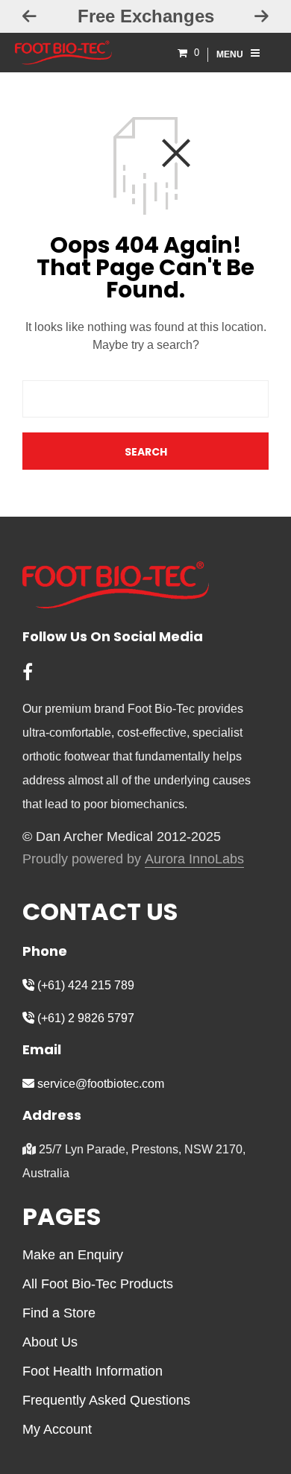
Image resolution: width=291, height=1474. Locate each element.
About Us (50, 1342)
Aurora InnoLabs (194, 859)
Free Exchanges (146, 16)
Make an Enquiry (72, 1254)
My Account (57, 1429)
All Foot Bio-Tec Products (97, 1283)
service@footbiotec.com (99, 1083)
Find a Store (59, 1313)
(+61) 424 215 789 (84, 985)
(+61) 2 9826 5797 (84, 1018)
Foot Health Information (92, 1371)
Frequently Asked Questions (106, 1400)
